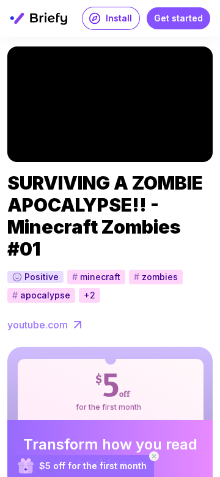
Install (119, 18)
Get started (178, 18)
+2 (89, 295)
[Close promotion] (154, 456)
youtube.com (37, 325)
